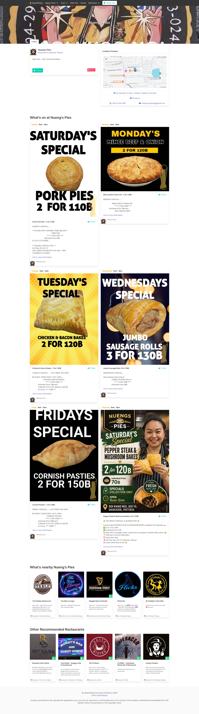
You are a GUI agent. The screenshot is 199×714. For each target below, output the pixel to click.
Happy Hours (50, 3)
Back (35, 42)
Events (83, 3)
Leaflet (164, 87)
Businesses (93, 3)
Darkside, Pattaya (56, 53)
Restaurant (42, 53)
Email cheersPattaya (99, 695)
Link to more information (42, 257)
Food (63, 3)
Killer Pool (74, 3)
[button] (135, 70)
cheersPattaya (37, 3)
